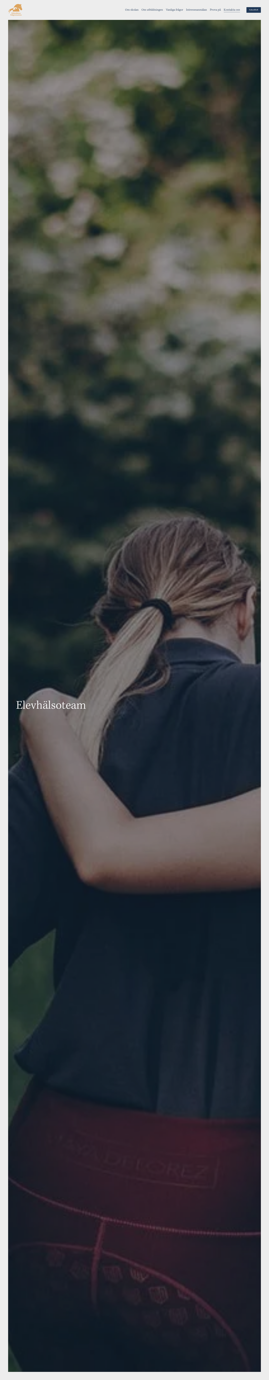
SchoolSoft (253, 10)
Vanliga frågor (174, 10)
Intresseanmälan (196, 10)
